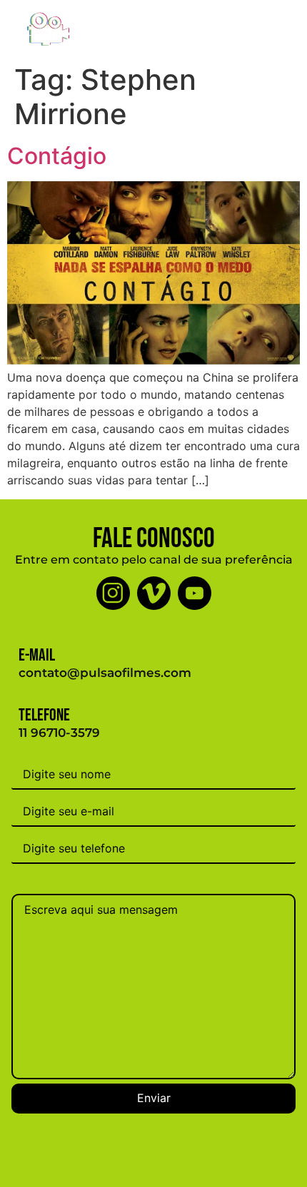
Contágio (56, 156)
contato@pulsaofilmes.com (105, 673)
